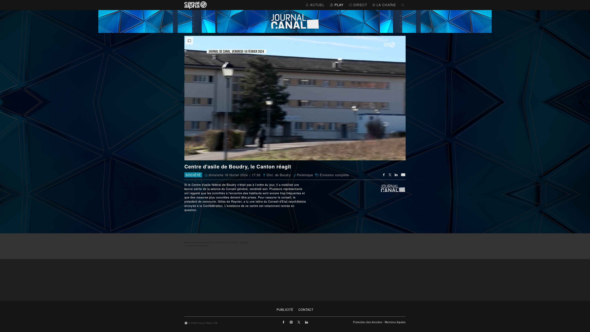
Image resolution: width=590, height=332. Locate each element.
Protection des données (367, 322)
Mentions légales (395, 322)
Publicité (285, 309)
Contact (306, 309)
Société (193, 175)
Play (339, 4)
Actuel (317, 4)
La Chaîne (386, 4)
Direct (360, 4)
